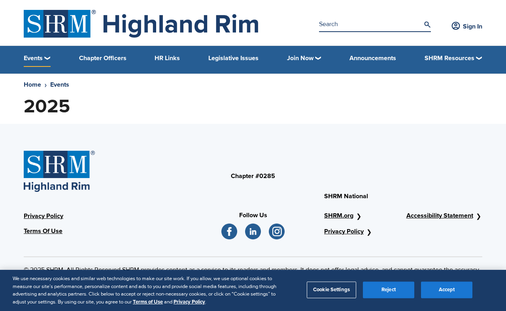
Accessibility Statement (439, 216)
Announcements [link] (372, 58)
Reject (388, 289)
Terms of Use (148, 301)
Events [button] (33, 58)
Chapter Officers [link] (102, 58)
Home (32, 85)
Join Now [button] (300, 58)
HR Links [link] (167, 58)
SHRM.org (338, 216)
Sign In (472, 26)
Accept (447, 289)
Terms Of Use (43, 231)
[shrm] (141, 24)
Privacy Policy (43, 216)
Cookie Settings (331, 289)
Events (59, 85)
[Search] (427, 24)
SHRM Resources (449, 58)
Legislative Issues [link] (233, 58)
